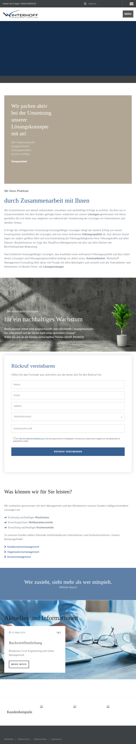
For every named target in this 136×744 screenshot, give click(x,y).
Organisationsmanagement (23, 552)
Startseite (8, 739)
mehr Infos (19, 664)
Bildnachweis (40, 739)
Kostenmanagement (19, 556)
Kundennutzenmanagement (23, 546)
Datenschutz (24, 739)
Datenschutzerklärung (34, 439)
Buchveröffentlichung (25, 643)
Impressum (56, 739)
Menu (128, 14)
